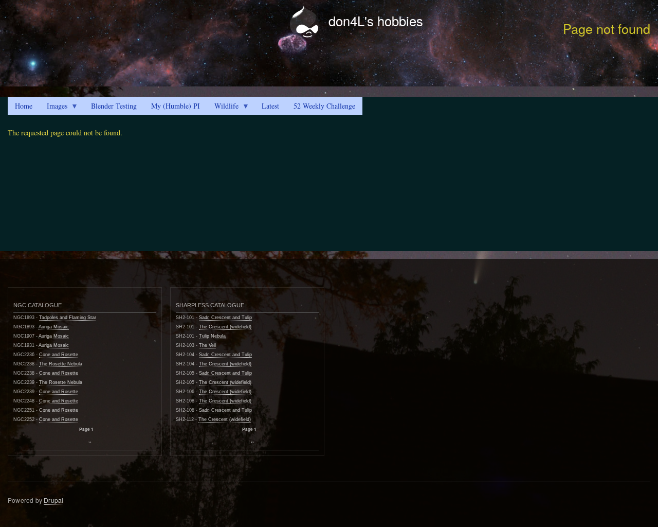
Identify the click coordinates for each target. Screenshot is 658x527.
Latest (270, 106)
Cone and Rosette (58, 354)
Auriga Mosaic (54, 326)
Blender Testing (114, 106)
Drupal (53, 500)
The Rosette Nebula (60, 363)
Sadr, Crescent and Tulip (225, 317)
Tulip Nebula (212, 336)
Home (23, 106)
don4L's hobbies (375, 20)
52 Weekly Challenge (324, 106)
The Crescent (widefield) (225, 326)
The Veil (207, 345)
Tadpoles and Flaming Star (67, 317)
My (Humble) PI (175, 106)
